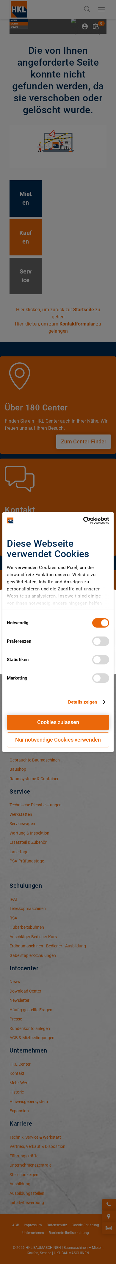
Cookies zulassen (58, 722)
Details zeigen (82, 702)
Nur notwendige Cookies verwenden (58, 740)
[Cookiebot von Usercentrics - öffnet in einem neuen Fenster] (83, 520)
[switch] (100, 641)
